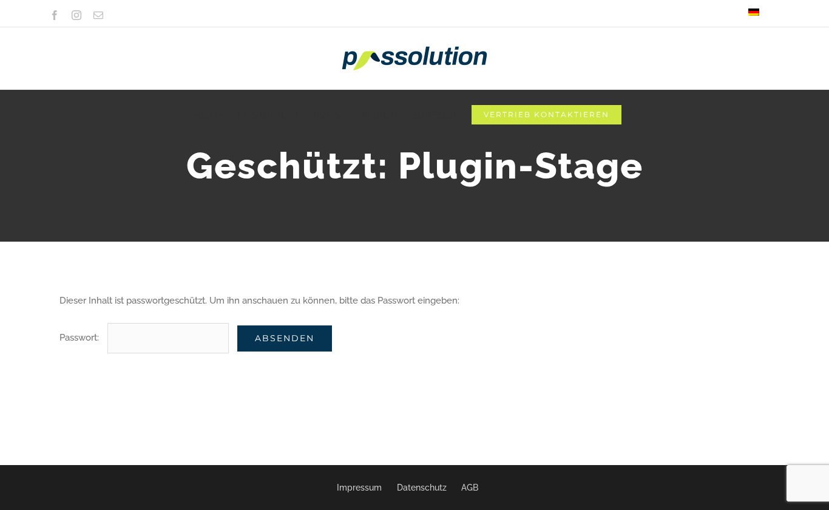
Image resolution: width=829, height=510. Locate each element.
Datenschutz (422, 487)
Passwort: (80, 337)
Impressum (359, 487)
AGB (469, 487)
